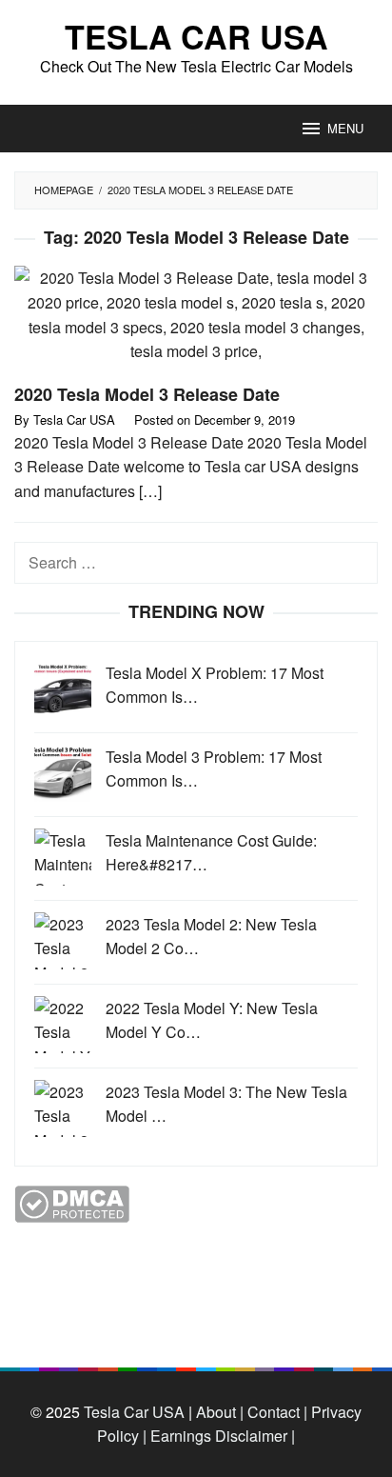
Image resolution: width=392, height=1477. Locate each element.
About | (220, 1412)
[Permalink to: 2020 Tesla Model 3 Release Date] (196, 322)
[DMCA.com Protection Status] (71, 1201)
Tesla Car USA (196, 36)
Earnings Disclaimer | (221, 1436)
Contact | (275, 1412)
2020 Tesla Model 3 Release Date (147, 394)
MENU (345, 128)
